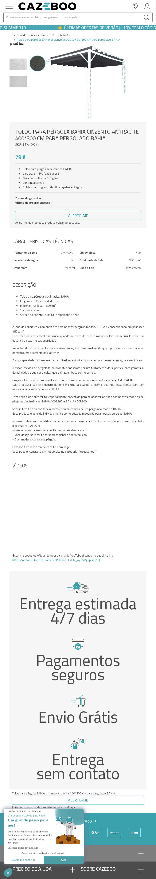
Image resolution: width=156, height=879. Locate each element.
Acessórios (38, 35)
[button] (142, 82)
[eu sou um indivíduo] (147, 6)
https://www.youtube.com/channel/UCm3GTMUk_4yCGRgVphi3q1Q (56, 560)
